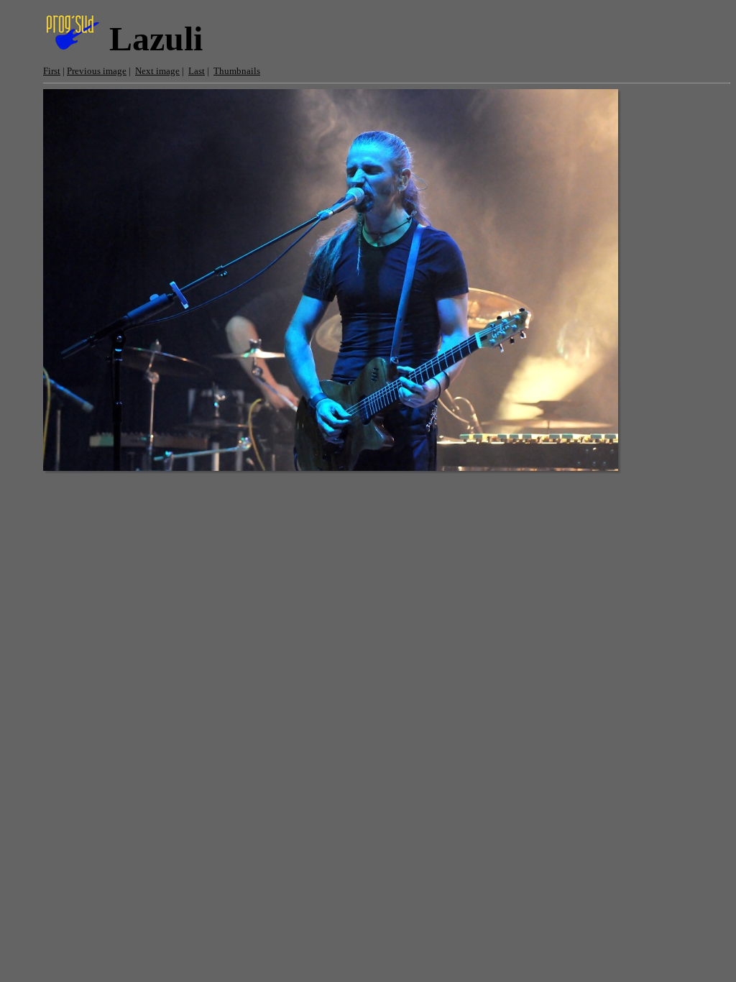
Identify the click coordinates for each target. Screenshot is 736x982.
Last (196, 70)
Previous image (96, 70)
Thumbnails (236, 70)
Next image (157, 70)
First (51, 70)
